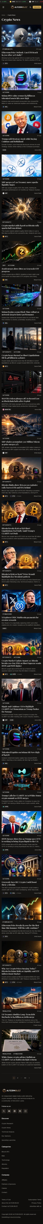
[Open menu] (3, 7)
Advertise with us (35, 1206)
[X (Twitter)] (4, 1111)
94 (25, 1078)
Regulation (7, 1011)
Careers (4, 1188)
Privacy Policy (36, 1203)
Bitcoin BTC (7, 222)
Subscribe (37, 7)
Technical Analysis (8, 1132)
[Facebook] (20, 1111)
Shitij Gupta (37, 63)
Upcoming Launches (8, 1140)
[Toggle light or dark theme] (30, 7)
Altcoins (6, 92)
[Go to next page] (29, 1078)
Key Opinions (6, 1136)
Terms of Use (6, 1200)
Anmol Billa (38, 150)
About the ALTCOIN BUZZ (10, 1203)
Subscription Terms (34, 1200)
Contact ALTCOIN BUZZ (10, 1206)
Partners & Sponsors (9, 1184)
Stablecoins (7, 614)
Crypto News (6, 1128)
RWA (3, 1156)
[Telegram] (15, 1111)
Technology (6, 1160)
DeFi (4, 265)
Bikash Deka (37, 107)
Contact (4, 1192)
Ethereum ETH (8, 49)
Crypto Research (7, 1123)
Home (3, 15)
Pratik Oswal (37, 1025)
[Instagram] (25, 1111)
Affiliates (4, 1180)
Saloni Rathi (37, 193)
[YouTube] (9, 1111)
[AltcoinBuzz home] (19, 7)
